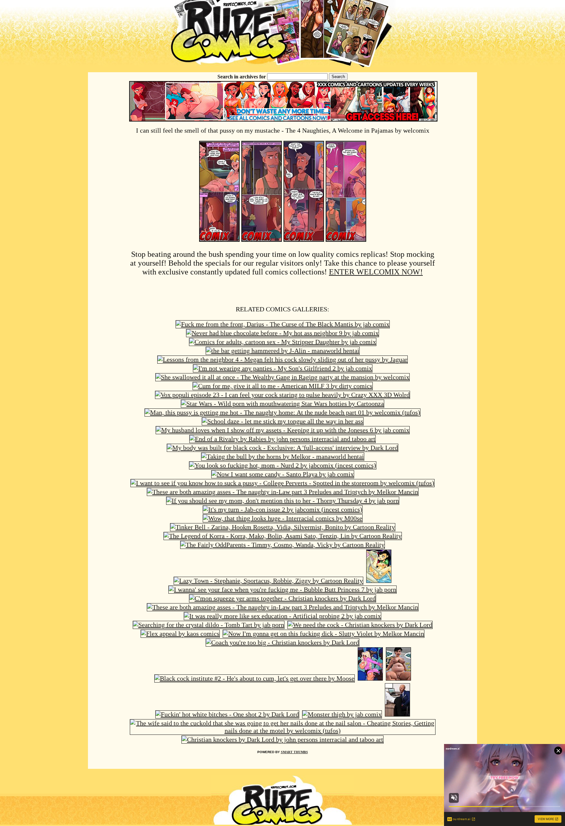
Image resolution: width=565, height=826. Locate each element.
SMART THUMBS (294, 752)
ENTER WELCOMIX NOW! (376, 272)
